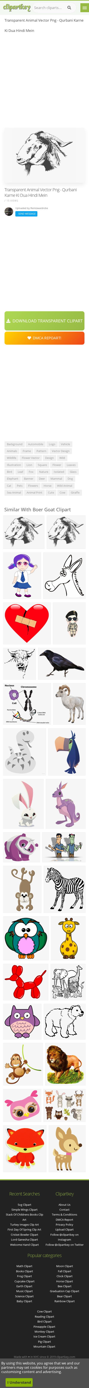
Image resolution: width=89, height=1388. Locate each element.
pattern (41, 451)
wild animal (64, 486)
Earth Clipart (24, 1286)
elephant (12, 478)
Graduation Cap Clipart (64, 1291)
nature (43, 472)
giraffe (75, 492)
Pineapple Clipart (44, 1327)
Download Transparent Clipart (46, 321)
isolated (59, 472)
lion (29, 465)
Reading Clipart (44, 1316)
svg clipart (24, 1205)
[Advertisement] (44, 82)
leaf (20, 472)
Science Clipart (24, 1296)
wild (62, 458)
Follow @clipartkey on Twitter (65, 1245)
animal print (34, 492)
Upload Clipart (64, 1229)
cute (51, 492)
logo (52, 444)
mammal (56, 478)
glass (73, 472)
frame (27, 451)
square (42, 465)
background (14, 444)
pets (19, 486)
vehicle (65, 444)
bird (9, 472)
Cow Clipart (44, 1311)
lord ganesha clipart (24, 1239)
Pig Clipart (44, 1342)
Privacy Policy (64, 1224)
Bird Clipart (44, 1321)
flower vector (31, 458)
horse (47, 486)
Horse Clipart (64, 1281)
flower (56, 465)
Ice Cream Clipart (44, 1336)
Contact (64, 1210)
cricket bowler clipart (24, 1235)
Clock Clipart (65, 1276)
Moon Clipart (64, 1266)
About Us (64, 1205)
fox (31, 472)
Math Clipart (24, 1266)
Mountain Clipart (44, 1346)
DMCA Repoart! (46, 337)
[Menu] (84, 7)
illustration (14, 465)
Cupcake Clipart (24, 1281)
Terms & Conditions (64, 1214)
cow (62, 492)
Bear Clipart (64, 1296)
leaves (71, 465)
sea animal (14, 492)
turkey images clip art (24, 1224)
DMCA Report (64, 1220)
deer (42, 478)
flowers (33, 486)
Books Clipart (24, 1271)
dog (70, 478)
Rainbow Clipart (64, 1301)
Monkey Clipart (44, 1331)
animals (12, 451)
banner (28, 478)
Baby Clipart (24, 1301)
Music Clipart (24, 1291)
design (49, 458)
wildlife (11, 458)
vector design (61, 451)
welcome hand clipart (24, 1245)
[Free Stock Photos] (17, 6)
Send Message (26, 213)
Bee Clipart (65, 1286)
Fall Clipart (64, 1271)
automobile (35, 444)
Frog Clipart (24, 1276)
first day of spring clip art (24, 1229)
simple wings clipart (24, 1210)
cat (9, 486)
